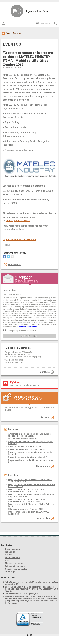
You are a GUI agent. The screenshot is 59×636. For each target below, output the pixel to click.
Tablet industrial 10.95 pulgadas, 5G (21, 594)
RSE (7, 560)
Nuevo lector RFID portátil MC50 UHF (25, 446)
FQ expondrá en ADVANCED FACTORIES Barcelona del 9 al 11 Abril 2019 (26, 490)
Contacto (45, 372)
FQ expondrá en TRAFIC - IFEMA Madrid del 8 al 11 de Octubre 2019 (30, 480)
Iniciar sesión (44, 23)
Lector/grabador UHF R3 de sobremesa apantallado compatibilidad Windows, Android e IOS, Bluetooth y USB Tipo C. (31, 589)
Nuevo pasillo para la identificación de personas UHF (30, 461)
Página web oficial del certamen (19, 239)
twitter (8, 256)
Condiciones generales (16, 569)
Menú (3, 23)
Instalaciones (11, 552)
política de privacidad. (28, 327)
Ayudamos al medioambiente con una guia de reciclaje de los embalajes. (29, 435)
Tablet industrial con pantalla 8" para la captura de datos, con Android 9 (31, 583)
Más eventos (14, 264)
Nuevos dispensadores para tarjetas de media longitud (30, 453)
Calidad (8, 554)
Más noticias (43, 466)
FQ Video (14, 382)
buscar (55, 23)
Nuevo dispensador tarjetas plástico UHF (27, 457)
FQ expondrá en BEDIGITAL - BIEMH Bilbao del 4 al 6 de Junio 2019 (31, 485)
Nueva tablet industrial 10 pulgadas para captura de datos (30, 442)
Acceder (45, 417)
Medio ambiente (12, 557)
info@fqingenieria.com (18, 220)
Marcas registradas (14, 563)
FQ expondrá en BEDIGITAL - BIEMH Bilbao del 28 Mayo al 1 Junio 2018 (31, 495)
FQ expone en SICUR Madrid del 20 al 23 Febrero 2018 (31, 505)
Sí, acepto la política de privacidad (21, 330)
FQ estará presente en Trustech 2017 (25, 509)
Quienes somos (12, 549)
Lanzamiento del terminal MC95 (22, 439)
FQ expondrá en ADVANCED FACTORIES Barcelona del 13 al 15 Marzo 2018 (26, 500)
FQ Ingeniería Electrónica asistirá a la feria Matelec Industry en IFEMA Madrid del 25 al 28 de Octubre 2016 (30, 11)
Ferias (7, 245)
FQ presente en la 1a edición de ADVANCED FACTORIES (28, 513)
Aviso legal (10, 572)
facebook (4, 256)
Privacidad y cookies (15, 566)
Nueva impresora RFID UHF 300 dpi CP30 (27, 449)
